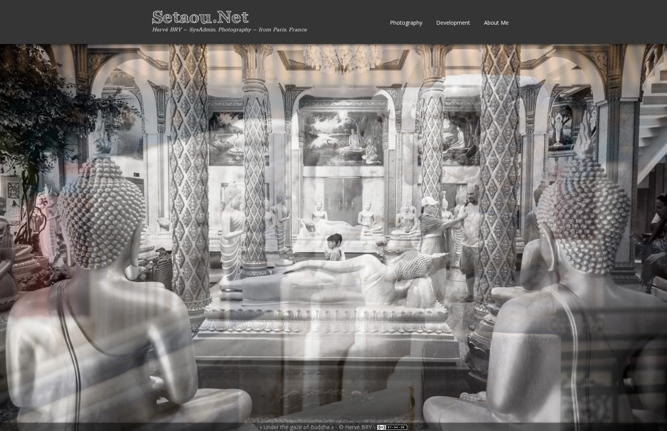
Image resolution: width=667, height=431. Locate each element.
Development (453, 22)
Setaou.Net (200, 18)
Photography (406, 22)
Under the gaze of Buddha (297, 427)
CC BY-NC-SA (392, 427)
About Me (496, 22)
